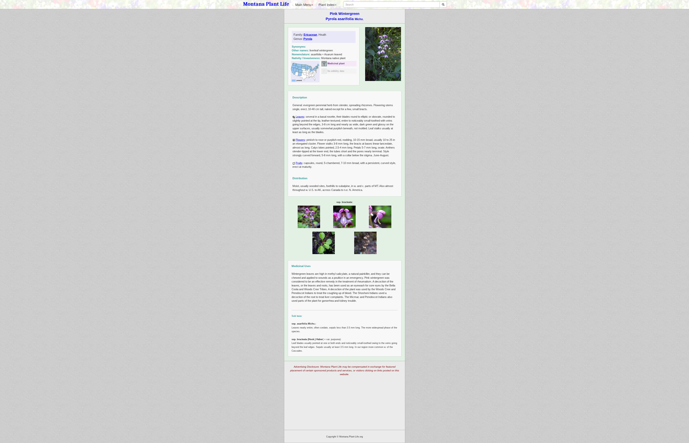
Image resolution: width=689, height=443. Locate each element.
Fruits (299, 162)
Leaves (300, 116)
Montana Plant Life (266, 4)
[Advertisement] (344, 404)
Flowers (300, 139)
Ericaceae (310, 34)
